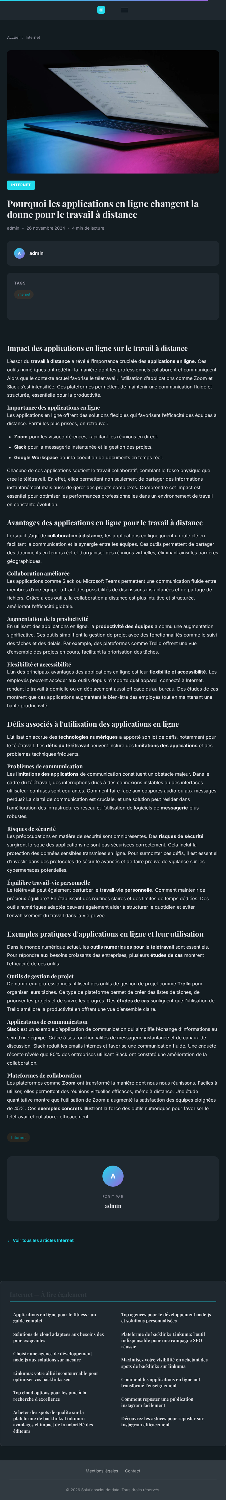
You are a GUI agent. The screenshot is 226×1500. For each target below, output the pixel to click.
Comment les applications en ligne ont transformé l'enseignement (160, 1382)
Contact (132, 1470)
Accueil (13, 37)
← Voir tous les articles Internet (40, 1240)
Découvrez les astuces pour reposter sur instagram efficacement (162, 1421)
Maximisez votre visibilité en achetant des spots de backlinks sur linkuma (164, 1363)
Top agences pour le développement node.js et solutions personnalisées (166, 1318)
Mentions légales (102, 1470)
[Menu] (124, 10)
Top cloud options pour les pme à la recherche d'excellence (49, 1396)
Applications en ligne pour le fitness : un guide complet (54, 1318)
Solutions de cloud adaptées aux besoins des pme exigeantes (58, 1337)
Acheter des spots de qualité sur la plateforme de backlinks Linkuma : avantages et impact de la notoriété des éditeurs (53, 1421)
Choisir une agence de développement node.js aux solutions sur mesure (52, 1357)
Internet (33, 37)
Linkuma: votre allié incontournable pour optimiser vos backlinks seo (55, 1376)
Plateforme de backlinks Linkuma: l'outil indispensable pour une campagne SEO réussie (163, 1340)
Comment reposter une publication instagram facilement (157, 1402)
